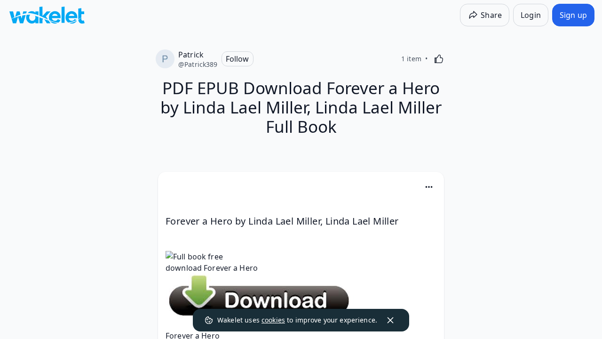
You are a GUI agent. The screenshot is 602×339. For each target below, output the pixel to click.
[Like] (438, 58)
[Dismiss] (390, 320)
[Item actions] (428, 186)
